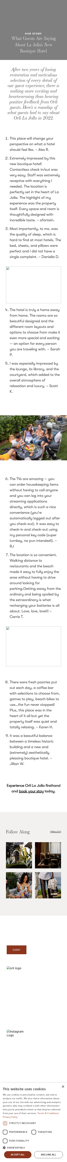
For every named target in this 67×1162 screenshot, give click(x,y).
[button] (33, 1147)
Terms (47, 1078)
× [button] (62, 1086)
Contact (11, 1021)
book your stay (31, 791)
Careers (48, 1022)
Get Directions (15, 999)
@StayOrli (55, 831)
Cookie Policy (52, 1060)
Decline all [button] (48, 1154)
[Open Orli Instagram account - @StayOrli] (19, 855)
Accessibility (51, 1069)
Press (47, 1004)
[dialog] (33, 1122)
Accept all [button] (18, 1154)
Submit (16, 949)
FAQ (46, 996)
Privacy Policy (48, 1050)
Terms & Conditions (48, 1113)
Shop (47, 1013)
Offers (48, 987)
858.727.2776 (16, 1009)
